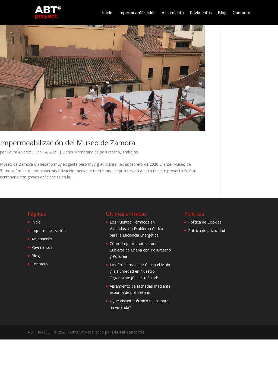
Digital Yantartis (128, 332)
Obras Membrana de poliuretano (91, 152)
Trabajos (130, 152)
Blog (222, 12)
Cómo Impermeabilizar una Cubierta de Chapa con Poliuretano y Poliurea (140, 250)
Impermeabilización (137, 12)
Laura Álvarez (19, 152)
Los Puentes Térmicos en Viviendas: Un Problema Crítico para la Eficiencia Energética (136, 228)
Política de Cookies (205, 222)
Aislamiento (173, 12)
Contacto (241, 12)
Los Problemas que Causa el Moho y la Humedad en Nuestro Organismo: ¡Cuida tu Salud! (141, 271)
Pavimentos (201, 12)
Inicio (107, 12)
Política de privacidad (206, 230)
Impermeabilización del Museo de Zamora (67, 142)
